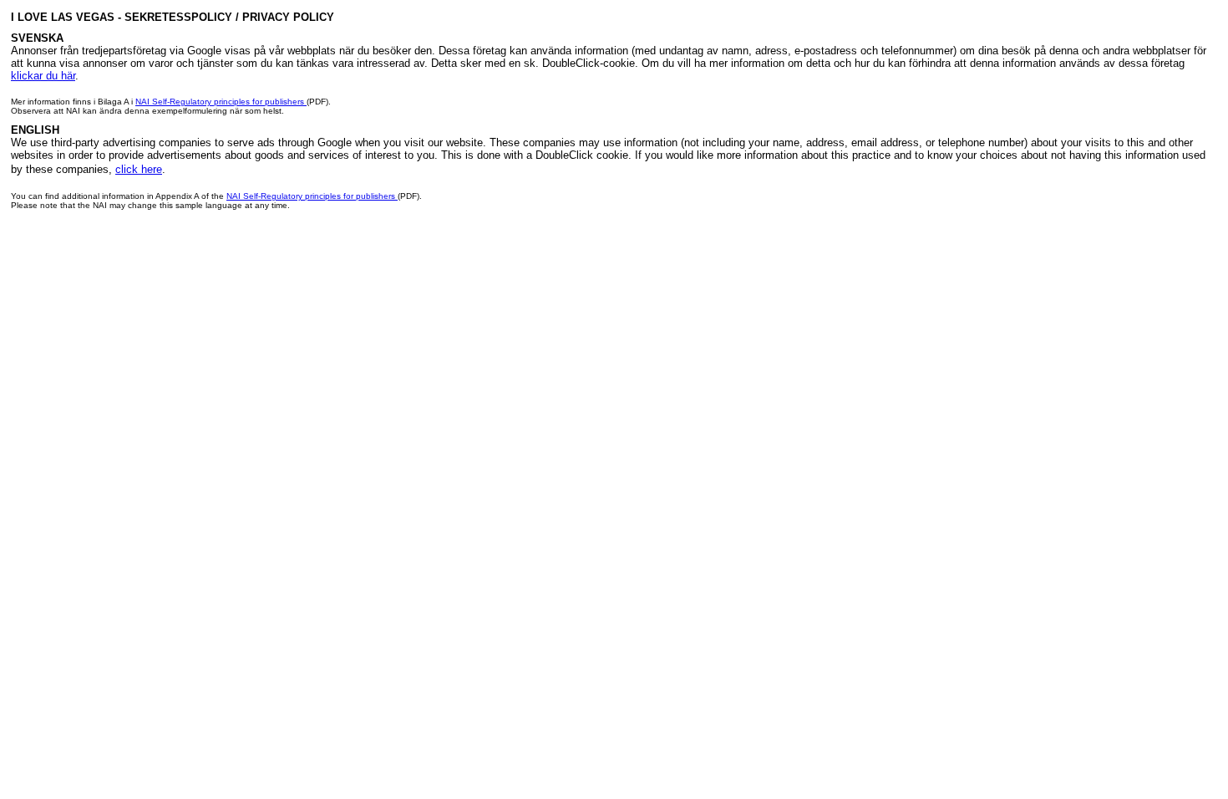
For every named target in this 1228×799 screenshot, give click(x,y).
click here (138, 169)
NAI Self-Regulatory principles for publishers (221, 101)
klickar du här (43, 75)
